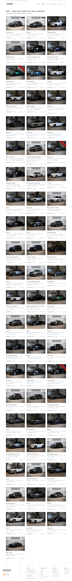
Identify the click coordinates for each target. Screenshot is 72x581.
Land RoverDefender (31, 256)
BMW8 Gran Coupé (10, 156)
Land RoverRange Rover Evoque (34, 156)
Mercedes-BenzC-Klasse (52, 56)
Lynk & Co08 (9, 132)
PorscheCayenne (30, 380)
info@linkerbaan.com (32, 570)
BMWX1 (7, 528)
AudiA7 (7, 207)
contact (53, 4)
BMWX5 (49, 429)
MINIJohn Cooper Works (11, 106)
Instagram (68, 570)
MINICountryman (10, 81)
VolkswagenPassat (10, 56)
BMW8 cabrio (9, 552)
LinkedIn (67, 573)
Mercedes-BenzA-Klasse (52, 207)
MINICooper (50, 355)
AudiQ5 (28, 232)
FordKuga (49, 81)
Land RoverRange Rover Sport (33, 57)
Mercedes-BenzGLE (51, 256)
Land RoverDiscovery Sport (12, 256)
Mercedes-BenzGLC (51, 232)
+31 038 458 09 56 (31, 573)
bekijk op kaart (56, 576)
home (42, 570)
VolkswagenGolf (50, 281)
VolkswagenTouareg (10, 183)
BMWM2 (28, 32)
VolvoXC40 (8, 380)
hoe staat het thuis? (44, 576)
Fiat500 (49, 183)
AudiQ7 (28, 503)
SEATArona (29, 207)
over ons (48, 4)
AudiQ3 (7, 330)
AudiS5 (28, 330)
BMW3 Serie (50, 106)
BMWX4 (28, 355)
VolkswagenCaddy (51, 32)
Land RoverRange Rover (32, 478)
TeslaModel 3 (50, 132)
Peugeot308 (50, 528)
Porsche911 (49, 330)
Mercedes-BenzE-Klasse (52, 404)
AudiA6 (7, 232)
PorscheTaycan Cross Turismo (33, 183)
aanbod (38, 4)
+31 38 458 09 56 (31, 571)
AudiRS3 (49, 503)
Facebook (67, 571)
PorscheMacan (9, 32)
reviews (43, 4)
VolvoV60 (29, 404)
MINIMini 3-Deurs (31, 106)
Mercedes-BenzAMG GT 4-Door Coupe (35, 306)
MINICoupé (49, 156)
